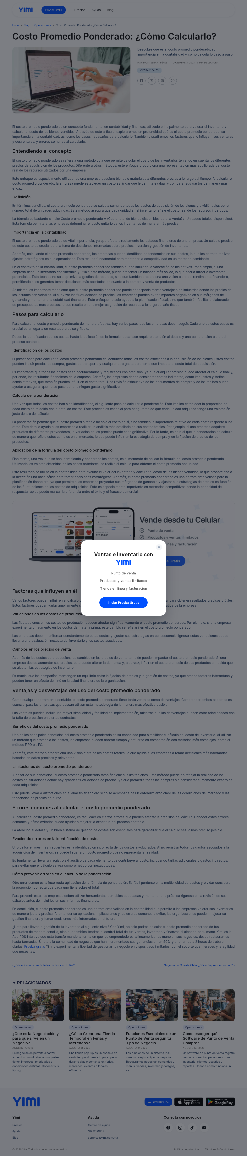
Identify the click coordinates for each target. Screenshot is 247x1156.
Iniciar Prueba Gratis (123, 603)
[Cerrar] (159, 547)
